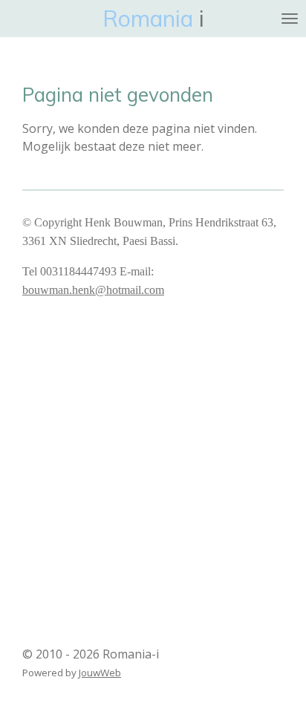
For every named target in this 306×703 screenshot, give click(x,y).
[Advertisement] (153, 464)
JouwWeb (100, 672)
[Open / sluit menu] (289, 18)
